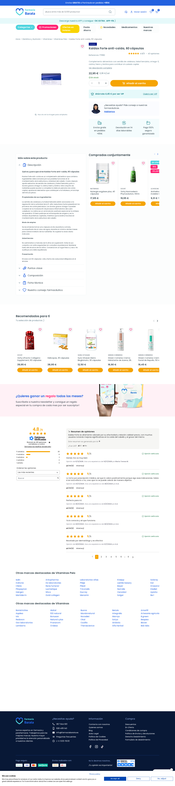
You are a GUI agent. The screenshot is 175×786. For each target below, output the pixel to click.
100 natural (55, 613)
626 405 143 (61, 728)
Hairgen (20, 592)
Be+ (152, 595)
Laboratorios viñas (89, 579)
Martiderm (21, 595)
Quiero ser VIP (150, 93)
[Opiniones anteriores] (92, 556)
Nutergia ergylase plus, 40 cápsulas (102, 192)
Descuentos (130, 724)
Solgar (120, 595)
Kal (151, 582)
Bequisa (144, 619)
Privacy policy (94, 774)
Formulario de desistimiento (137, 739)
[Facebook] (90, 746)
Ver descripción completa (100, 68)
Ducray (83, 592)
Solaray (154, 579)
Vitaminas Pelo (60, 39)
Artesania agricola (150, 613)
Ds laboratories (53, 582)
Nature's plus (56, 619)
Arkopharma (52, 579)
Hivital (53, 610)
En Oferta (129, 727)
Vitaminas (47, 39)
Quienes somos (96, 727)
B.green (144, 616)
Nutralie (121, 589)
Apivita (153, 592)
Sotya (115, 619)
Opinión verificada (151, 454)
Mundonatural (88, 613)
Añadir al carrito (136, 83)
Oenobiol (121, 592)
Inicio (18, 39)
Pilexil (82, 585)
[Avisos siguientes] (133, 557)
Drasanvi (154, 585)
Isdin (18, 579)
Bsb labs (145, 625)
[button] (156, 11)
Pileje (82, 582)
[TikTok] (102, 746)
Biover (144, 622)
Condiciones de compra (136, 730)
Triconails (85, 589)
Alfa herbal (117, 625)
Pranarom (55, 622)
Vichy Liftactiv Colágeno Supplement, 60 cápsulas (29, 359)
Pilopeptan (21, 589)
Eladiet (153, 589)
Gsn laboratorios (24, 622)
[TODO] (99, 441)
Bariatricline (22, 610)
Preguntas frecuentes (66, 736)
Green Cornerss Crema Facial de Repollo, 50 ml (149, 359)
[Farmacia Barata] (25, 11)
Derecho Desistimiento (135, 736)
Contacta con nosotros (99, 724)
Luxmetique (51, 589)
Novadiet (85, 616)
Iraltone (20, 582)
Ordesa (54, 625)
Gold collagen (53, 595)
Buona (84, 610)
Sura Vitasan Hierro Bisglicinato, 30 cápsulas (89, 359)
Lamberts (20, 625)
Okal (83, 619)
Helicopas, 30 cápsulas (58, 358)
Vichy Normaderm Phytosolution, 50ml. (130, 192)
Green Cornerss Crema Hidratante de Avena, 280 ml (120, 359)
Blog (90, 730)
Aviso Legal (94, 733)
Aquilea (19, 613)
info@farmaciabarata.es (67, 732)
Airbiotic (116, 622)
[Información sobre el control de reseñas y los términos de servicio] (49, 442)
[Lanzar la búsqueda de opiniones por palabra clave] (58, 478)
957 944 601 (61, 724)
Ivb (17, 616)
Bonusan (54, 616)
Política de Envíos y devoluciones (140, 733)
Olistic (19, 585)
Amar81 (144, 610)
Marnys (116, 616)
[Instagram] (96, 746)
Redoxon (20, 619)
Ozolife (84, 622)
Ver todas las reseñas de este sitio (37, 447)
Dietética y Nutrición (32, 39)
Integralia (117, 613)
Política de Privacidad (98, 739)
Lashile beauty (124, 582)
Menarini (84, 595)
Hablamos (109, 111)
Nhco (48, 592)
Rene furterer (52, 585)
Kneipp (120, 579)
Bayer (120, 585)
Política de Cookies (97, 736)
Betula (115, 610)
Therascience (87, 625)
